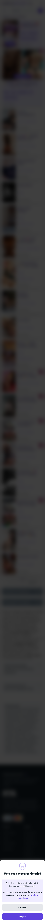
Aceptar (22, 916)
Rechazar (22, 907)
